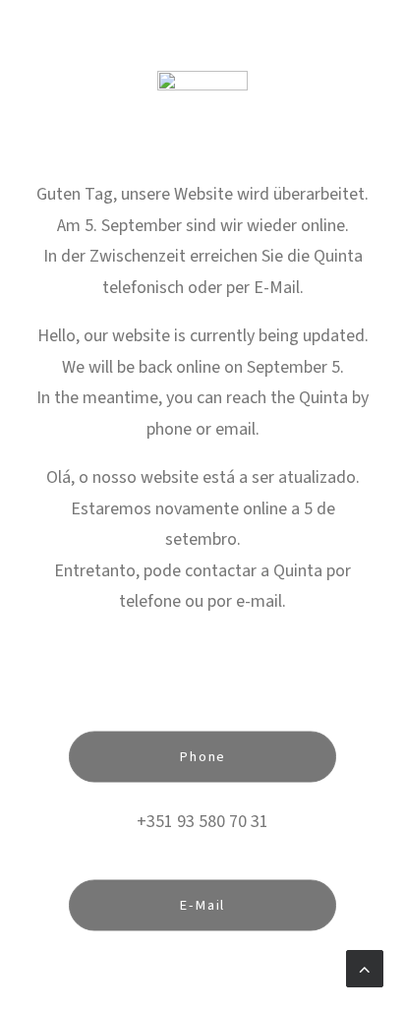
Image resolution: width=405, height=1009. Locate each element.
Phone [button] (202, 756)
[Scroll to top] (364, 967)
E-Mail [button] (202, 906)
